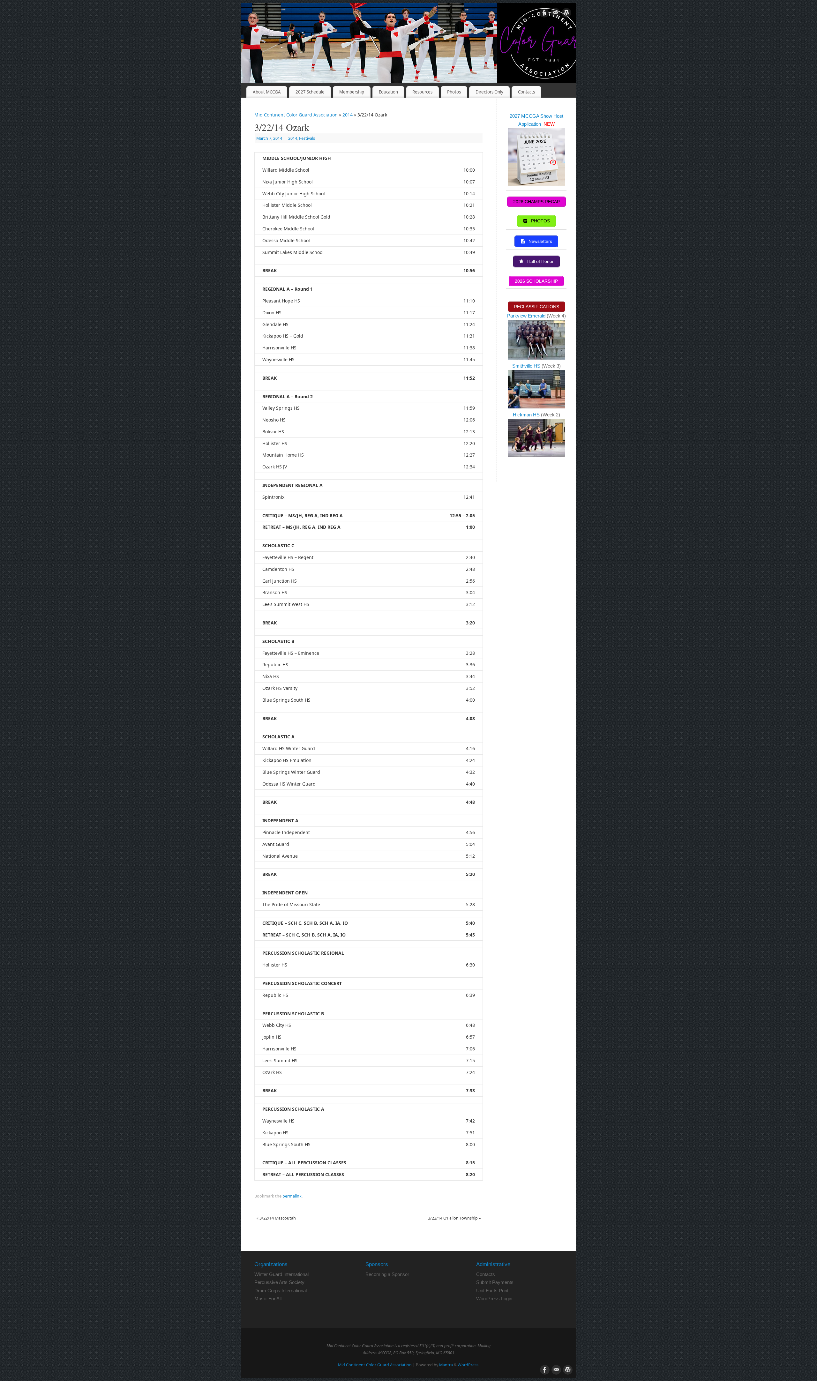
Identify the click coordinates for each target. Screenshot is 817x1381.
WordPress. (468, 1365)
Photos (454, 92)
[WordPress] (566, 14)
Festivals (307, 138)
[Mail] (555, 14)
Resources (422, 92)
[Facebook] (544, 14)
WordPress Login (494, 1298)
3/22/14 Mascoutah (276, 1218)
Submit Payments (494, 1282)
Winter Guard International (281, 1274)
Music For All (267, 1298)
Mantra (446, 1365)
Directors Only (489, 92)
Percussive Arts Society (279, 1282)
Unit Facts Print (492, 1290)
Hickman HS (527, 414)
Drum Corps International (280, 1290)
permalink (292, 1196)
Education (388, 92)
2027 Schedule (310, 92)
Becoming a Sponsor (387, 1274)
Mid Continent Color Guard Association (296, 115)
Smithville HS (527, 366)
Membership (351, 92)
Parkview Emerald (526, 315)
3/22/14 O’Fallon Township (454, 1218)
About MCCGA (267, 92)
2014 (347, 115)
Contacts (526, 92)
